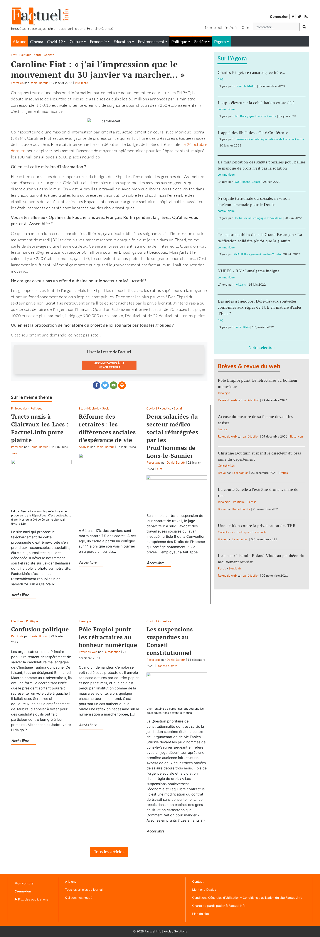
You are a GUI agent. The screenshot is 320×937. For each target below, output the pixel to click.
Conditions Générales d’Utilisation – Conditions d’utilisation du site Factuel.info (247, 897)
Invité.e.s (240, 284)
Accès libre (20, 595)
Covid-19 (153, 408)
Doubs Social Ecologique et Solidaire (258, 218)
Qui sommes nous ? (79, 897)
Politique (25, 55)
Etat (14, 55)
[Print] (122, 385)
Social (106, 408)
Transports (259, 532)
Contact (198, 881)
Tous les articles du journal (84, 889)
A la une (19, 41)
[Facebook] (96, 385)
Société (49, 55)
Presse (252, 502)
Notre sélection (261, 347)
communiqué (226, 109)
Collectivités (226, 465)
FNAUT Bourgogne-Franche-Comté (257, 254)
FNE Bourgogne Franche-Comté (255, 116)
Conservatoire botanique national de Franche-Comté (269, 139)
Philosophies (19, 408)
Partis (222, 568)
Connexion (279, 16)
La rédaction (111, 652)
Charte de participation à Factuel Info (218, 905)
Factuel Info (153, 931)
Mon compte (24, 883)
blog (220, 79)
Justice (166, 408)
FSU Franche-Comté (247, 181)
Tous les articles (109, 852)
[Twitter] (105, 385)
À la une (70, 881)
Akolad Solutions (175, 931)
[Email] (113, 385)
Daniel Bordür (39, 83)
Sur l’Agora (232, 59)
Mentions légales (204, 889)
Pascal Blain (242, 327)
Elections (17, 621)
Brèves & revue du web (249, 366)
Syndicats (235, 568)
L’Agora (220, 41)
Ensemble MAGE (245, 86)
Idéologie (93, 408)
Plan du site (200, 913)
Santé (38, 55)
